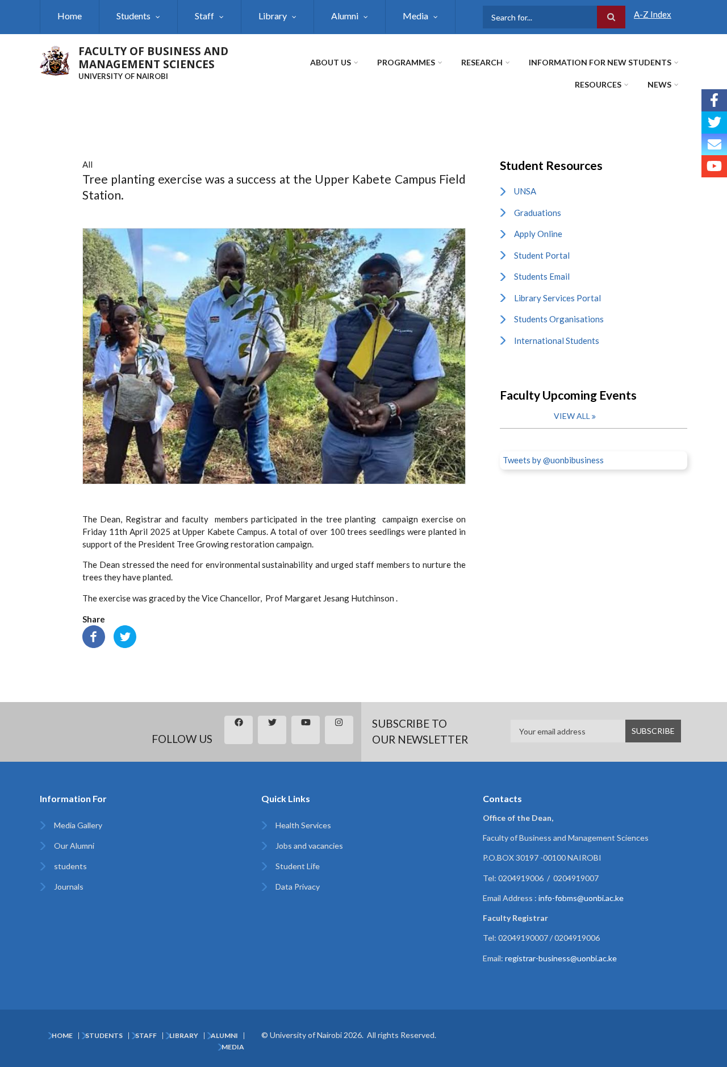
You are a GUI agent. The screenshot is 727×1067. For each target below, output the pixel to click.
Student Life (297, 866)
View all (572, 416)
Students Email (542, 276)
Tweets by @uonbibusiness (553, 460)
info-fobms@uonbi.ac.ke (581, 898)
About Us (330, 62)
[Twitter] (125, 635)
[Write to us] (714, 145)
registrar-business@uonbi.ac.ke (561, 958)
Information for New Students (600, 62)
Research (482, 62)
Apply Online (538, 234)
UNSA (525, 191)
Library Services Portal (557, 298)
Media (415, 15)
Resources (598, 84)
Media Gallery (78, 825)
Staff (204, 15)
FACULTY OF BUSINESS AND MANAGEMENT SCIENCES (153, 58)
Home (69, 15)
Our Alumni (74, 845)
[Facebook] (93, 635)
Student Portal (542, 255)
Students (133, 15)
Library (272, 15)
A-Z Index (652, 14)
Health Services (303, 825)
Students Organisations (559, 319)
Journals (68, 886)
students (70, 866)
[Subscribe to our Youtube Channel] (714, 166)
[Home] (55, 59)
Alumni (344, 15)
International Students (556, 340)
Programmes (406, 62)
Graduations (537, 212)
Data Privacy (297, 886)
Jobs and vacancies (309, 845)
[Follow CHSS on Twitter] (714, 122)
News (659, 84)
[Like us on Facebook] (714, 100)
